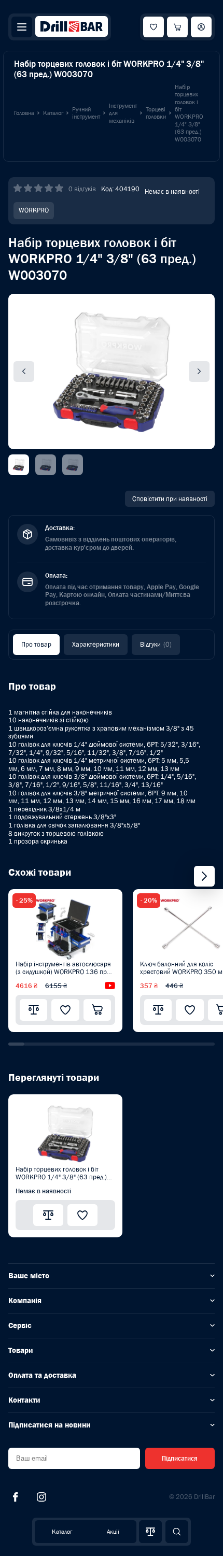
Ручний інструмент (86, 113)
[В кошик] (97, 1010)
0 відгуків (82, 189)
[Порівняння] (150, 1531)
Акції (113, 1531)
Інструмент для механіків (123, 113)
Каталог (62, 1531)
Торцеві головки (156, 113)
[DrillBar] (71, 27)
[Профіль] (201, 27)
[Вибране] (153, 27)
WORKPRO (34, 210)
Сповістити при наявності (169, 499)
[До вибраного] (65, 1010)
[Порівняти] (33, 1010)
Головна (24, 113)
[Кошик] (177, 27)
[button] (16, 1044)
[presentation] (204, 876)
